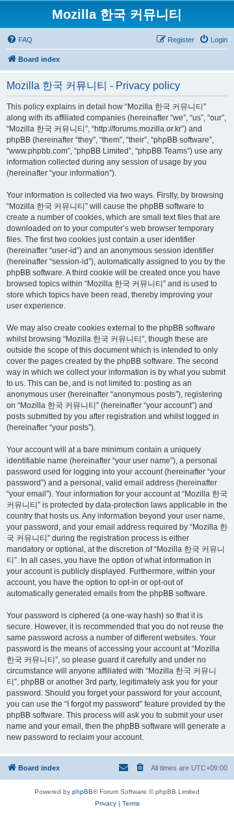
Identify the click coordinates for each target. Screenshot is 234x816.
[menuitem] (19, 40)
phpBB (82, 791)
